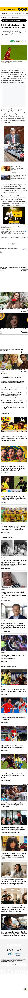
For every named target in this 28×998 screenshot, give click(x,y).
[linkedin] (18, 949)
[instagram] (13, 949)
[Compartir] (25, 41)
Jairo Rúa (3, 442)
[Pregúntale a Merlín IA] (25, 989)
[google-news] (20, 949)
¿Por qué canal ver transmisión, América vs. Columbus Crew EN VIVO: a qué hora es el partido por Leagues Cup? (13, 467)
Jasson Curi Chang (5, 567)
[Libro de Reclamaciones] (18, 953)
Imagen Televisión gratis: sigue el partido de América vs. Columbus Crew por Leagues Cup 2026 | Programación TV (13, 526)
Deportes (3, 741)
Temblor (11, 13)
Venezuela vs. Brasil (14, 237)
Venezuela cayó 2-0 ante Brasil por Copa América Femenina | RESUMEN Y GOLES (13, 689)
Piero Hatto (4, 501)
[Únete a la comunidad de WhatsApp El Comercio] (12, 41)
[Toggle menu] (2, 9)
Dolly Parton (21, 13)
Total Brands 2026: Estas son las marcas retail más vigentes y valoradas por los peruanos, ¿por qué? (12, 400)
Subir (13, 963)
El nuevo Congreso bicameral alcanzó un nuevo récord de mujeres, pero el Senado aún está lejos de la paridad (12, 406)
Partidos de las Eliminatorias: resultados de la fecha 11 (13, 717)
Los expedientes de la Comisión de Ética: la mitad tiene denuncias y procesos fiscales (12, 387)
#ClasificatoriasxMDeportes (19, 231)
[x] (10, 949)
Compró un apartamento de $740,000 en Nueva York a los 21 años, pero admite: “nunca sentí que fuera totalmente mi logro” (13, 854)
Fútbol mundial (4, 685)
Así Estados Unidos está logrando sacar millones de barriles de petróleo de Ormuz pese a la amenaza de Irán (12, 381)
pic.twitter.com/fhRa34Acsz (6, 232)
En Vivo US (3, 432)
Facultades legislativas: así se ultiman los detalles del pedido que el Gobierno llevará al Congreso (13, 375)
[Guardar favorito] (22, 41)
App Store (10, 943)
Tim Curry (16, 13)
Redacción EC (4, 660)
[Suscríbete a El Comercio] (22, 9)
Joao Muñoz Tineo (5, 471)
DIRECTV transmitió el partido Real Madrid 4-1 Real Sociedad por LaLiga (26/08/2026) (12, 803)
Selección (3, 556)
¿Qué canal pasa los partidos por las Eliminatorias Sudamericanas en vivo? (12, 745)
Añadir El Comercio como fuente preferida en (13, 20)
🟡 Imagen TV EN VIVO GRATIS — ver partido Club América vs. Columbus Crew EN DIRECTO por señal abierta (13, 496)
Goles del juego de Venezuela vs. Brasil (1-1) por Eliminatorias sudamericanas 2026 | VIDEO (13, 774)
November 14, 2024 (21, 233)
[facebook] (7, 949)
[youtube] (15, 949)
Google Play (18, 943)
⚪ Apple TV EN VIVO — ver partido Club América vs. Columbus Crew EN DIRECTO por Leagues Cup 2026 (14, 437)
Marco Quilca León (5, 599)
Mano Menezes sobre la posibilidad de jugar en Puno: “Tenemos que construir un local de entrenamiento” (14, 655)
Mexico (2, 462)
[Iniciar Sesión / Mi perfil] (25, 9)
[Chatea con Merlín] (19, 9)
